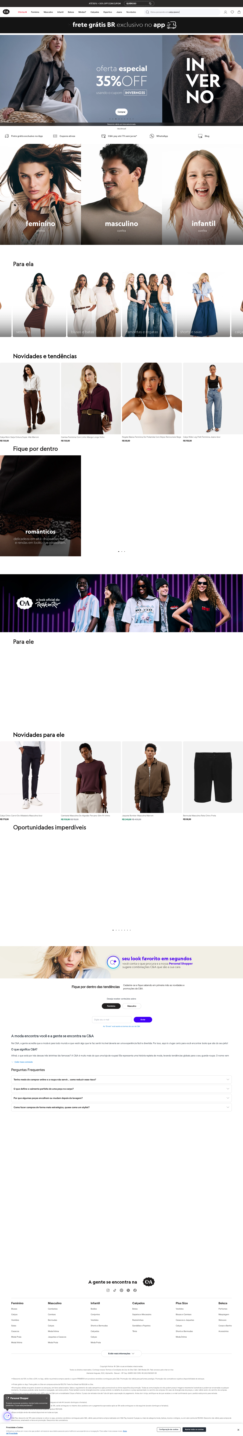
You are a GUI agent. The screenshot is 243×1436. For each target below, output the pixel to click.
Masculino (48, 12)
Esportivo (108, 12)
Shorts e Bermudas (99, 1325)
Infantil (60, 12)
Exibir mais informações (119, 1353)
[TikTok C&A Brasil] (114, 1290)
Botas (135, 1309)
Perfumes (223, 1309)
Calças (14, 1314)
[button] (182, 12)
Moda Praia (16, 1337)
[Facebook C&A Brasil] (135, 1290)
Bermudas (52, 1320)
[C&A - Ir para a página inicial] (6, 12)
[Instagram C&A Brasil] (108, 1290)
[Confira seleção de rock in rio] (121, 631)
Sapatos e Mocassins (141, 1314)
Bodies (94, 1309)
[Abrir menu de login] (225, 12)
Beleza (71, 12)
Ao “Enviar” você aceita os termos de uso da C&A (121, 1026)
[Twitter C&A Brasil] (128, 1290)
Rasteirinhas (137, 1320)
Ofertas (21, 12)
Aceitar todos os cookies (194, 1429)
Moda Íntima (16, 1342)
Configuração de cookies (168, 1429)
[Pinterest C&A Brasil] (121, 1290)
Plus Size (182, 1303)
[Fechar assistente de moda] (47, 1398)
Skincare (222, 1320)
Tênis (134, 1331)
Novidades (131, 12)
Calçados (95, 12)
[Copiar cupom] (150, 3)
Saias (13, 1325)
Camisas (52, 1314)
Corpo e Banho (225, 1325)
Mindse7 (82, 12)
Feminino (35, 12)
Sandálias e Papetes (141, 1325)
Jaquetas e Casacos (57, 1337)
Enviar (143, 1020)
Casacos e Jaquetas (185, 1320)
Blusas (14, 1309)
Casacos (15, 1331)
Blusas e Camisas (183, 1314)
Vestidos (15, 1320)
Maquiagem (224, 1314)
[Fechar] (238, 1430)
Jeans (119, 12)
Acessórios (224, 1331)
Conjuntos (95, 1314)
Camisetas (53, 1309)
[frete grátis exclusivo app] (121, 32)
